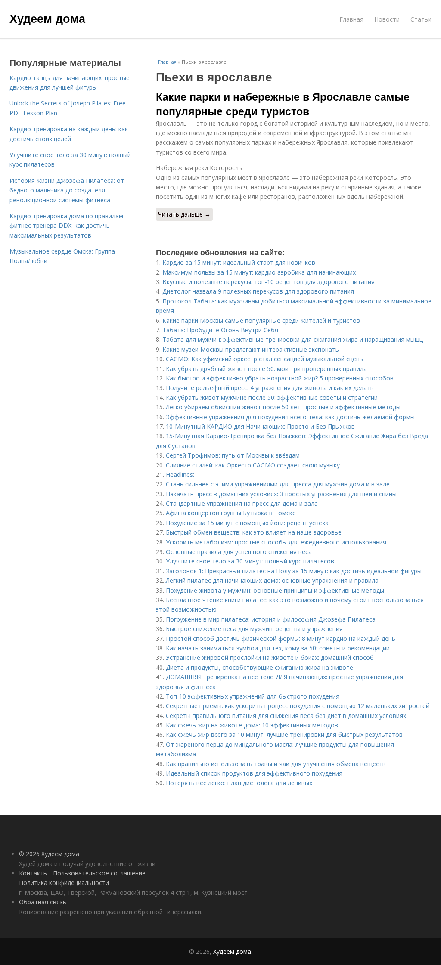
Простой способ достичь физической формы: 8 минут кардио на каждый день (280, 638)
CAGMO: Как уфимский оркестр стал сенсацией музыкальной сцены (265, 359)
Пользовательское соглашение (99, 873)
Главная (351, 19)
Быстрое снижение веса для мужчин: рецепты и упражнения (254, 629)
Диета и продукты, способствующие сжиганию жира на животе (259, 667)
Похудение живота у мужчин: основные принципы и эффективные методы (275, 590)
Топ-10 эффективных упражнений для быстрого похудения (252, 696)
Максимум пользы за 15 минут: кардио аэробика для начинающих (259, 272)
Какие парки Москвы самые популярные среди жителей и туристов (261, 320)
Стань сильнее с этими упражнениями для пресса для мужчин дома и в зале (278, 484)
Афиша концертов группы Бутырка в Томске (231, 513)
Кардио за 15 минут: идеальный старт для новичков (238, 262)
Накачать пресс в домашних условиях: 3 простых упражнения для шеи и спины (281, 494)
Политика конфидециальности (64, 882)
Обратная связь (42, 902)
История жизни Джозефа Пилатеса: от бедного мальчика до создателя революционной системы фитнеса (66, 190)
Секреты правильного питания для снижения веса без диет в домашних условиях (286, 715)
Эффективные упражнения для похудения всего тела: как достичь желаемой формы (290, 417)
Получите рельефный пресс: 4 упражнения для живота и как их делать (270, 388)
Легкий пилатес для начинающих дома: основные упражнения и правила (272, 580)
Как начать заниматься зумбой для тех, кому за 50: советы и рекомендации (278, 648)
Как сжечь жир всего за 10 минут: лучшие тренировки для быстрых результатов (284, 734)
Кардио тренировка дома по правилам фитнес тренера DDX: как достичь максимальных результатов (66, 225)
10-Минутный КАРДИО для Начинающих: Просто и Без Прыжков (260, 426)
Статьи (421, 19)
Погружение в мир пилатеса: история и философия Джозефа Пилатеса (271, 619)
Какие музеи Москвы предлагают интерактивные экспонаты (251, 349)
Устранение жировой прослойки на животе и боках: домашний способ (270, 657)
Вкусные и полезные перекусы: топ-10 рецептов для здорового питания (268, 282)
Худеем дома (47, 18)
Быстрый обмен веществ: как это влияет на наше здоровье (254, 532)
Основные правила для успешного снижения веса (239, 551)
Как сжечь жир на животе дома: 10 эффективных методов (252, 725)
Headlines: (180, 474)
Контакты (33, 873)
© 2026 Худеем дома (49, 854)
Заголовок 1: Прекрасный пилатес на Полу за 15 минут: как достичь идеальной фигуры (294, 571)
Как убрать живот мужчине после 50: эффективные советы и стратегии (272, 397)
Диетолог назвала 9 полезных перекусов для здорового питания (258, 291)
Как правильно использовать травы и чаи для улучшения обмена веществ (276, 764)
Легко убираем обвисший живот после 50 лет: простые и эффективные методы (283, 407)
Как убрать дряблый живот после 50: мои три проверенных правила (266, 369)
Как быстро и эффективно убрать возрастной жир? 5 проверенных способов (280, 378)
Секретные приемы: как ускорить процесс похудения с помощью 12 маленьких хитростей (297, 706)
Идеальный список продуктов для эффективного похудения (254, 773)
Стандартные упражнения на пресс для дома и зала (242, 503)
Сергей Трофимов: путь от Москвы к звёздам (233, 455)
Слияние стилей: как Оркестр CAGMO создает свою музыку (253, 465)
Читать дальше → (184, 214)
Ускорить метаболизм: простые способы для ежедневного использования (276, 542)
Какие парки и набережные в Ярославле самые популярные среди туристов (283, 104)
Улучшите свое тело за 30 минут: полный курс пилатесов (250, 561)
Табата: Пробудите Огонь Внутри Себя (220, 330)
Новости (387, 19)
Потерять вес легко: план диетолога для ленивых (239, 783)
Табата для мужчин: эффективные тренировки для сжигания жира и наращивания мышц (292, 339)
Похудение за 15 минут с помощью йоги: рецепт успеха (247, 523)
